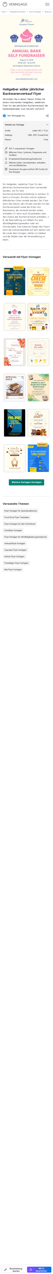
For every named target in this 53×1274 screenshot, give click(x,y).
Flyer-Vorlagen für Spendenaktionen (20, 511)
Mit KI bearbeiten (41, 1269)
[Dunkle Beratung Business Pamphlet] (14, 281)
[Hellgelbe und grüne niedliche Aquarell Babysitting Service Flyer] (38, 387)
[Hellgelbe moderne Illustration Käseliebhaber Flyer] (38, 281)
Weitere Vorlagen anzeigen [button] (26, 482)
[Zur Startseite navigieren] (15, 4)
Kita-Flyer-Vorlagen (13, 569)
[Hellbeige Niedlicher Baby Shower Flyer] (38, 352)
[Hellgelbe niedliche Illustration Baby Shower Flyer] (14, 458)
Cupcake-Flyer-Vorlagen (15, 550)
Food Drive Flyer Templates (16, 517)
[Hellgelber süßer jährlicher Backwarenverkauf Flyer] (14, 316)
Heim (4, 12)
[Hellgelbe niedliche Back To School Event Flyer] (38, 316)
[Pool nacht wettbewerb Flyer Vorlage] (14, 422)
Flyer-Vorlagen (35, 12)
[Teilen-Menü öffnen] (47, 116)
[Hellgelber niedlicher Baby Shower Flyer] (38, 422)
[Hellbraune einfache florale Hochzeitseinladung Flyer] (14, 352)
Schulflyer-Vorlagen (13, 530)
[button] (14, 1270)
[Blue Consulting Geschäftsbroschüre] (38, 458)
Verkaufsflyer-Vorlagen (14, 543)
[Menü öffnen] (47, 4)
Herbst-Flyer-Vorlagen (14, 556)
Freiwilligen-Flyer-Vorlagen (16, 563)
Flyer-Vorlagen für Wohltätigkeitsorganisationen (25, 537)
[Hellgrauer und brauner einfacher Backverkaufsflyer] (14, 387)
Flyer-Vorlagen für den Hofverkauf (19, 524)
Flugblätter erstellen (18, 12)
